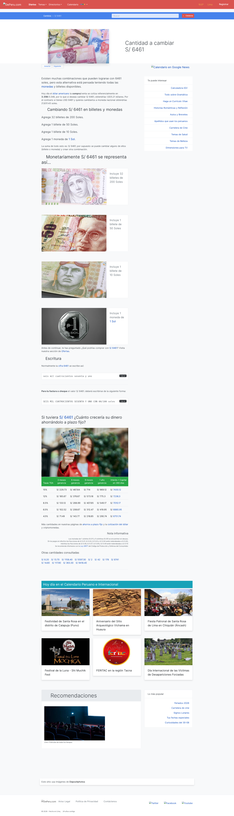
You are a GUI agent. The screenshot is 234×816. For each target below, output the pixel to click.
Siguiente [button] (57, 66)
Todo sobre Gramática (176, 94)
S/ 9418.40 (81, 562)
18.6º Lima (205, 4)
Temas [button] (41, 4)
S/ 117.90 (56, 562)
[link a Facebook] (170, 803)
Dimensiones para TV (177, 147)
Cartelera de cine (180, 708)
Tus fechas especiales (178, 717)
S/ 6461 (113, 348)
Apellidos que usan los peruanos (171, 121)
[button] (84, 4)
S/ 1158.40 (67, 559)
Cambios (47, 16)
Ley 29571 (84, 546)
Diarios (32, 4)
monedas (47, 86)
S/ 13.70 (55, 559)
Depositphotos (77, 781)
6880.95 (117, 509)
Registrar (223, 4)
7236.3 (116, 496)
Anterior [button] (47, 66)
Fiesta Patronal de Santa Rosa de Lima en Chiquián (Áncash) (167, 623)
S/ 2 (90, 559)
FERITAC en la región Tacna (114, 670)
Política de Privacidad (87, 801)
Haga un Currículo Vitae (175, 101)
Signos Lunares (181, 712)
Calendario (72, 4)
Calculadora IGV (179, 88)
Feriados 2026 (181, 703)
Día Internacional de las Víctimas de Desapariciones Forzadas (168, 672)
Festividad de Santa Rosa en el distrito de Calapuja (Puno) (64, 623)
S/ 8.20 (45, 559)
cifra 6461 (63, 365)
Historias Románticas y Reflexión (171, 107)
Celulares (189, 16)
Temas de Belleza (179, 141)
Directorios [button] (54, 4)
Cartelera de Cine (178, 127)
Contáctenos (110, 801)
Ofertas (65, 351)
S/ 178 (106, 559)
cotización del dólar (118, 524)
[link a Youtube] (187, 803)
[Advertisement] (168, 750)
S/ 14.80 (45, 562)
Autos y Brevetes (179, 114)
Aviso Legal (64, 801)
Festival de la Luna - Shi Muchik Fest (65, 672)
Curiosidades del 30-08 (177, 722)
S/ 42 (97, 559)
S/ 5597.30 (80, 559)
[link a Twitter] (153, 803)
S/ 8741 (115, 559)
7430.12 (117, 489)
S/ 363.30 (68, 562)
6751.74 (117, 516)
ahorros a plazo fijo (93, 524)
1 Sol (72, 139)
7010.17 (117, 503)
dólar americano (61, 93)
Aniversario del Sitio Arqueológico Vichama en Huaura (112, 625)
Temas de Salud (179, 134)
